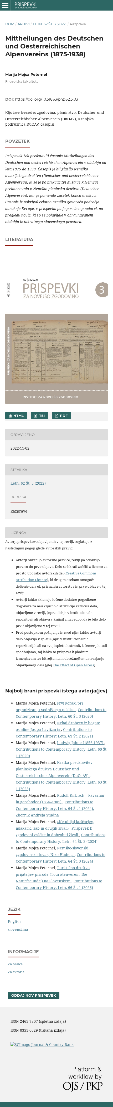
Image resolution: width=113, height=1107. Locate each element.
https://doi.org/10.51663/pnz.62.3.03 (46, 99)
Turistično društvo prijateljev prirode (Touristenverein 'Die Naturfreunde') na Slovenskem (53, 874)
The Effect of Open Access (73, 665)
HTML (18, 416)
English (14, 921)
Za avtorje (16, 972)
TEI (41, 416)
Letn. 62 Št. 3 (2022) (49, 24)
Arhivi (24, 24)
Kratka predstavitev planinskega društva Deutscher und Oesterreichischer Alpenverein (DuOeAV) (54, 769)
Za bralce (15, 964)
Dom (9, 24)
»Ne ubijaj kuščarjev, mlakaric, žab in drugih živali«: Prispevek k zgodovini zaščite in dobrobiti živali (55, 828)
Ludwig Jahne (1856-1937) (80, 742)
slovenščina (18, 929)
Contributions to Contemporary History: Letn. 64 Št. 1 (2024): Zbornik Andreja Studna (55, 808)
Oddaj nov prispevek (33, 995)
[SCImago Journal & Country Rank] (42, 1044)
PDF (63, 416)
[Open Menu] (5, 5)
